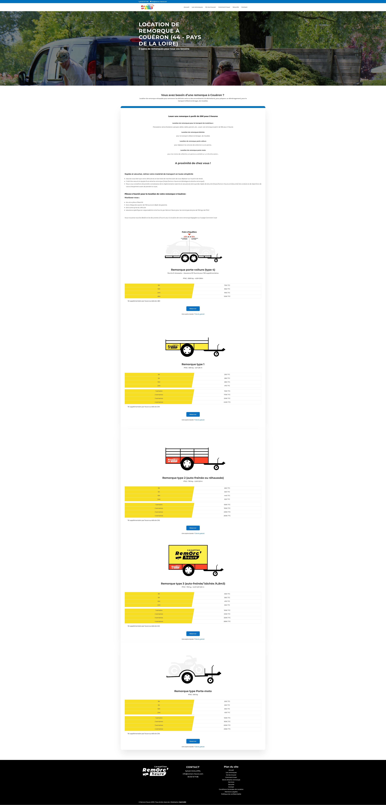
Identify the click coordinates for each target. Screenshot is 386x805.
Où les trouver (210, 7)
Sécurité (236, 7)
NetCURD (182, 802)
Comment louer (224, 7)
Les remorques (197, 7)
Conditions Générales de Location (231, 789)
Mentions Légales (231, 792)
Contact (244, 7)
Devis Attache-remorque (231, 780)
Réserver (193, 308)
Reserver (193, 741)
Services (231, 782)
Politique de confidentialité (231, 794)
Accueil (186, 7)
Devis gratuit (193, 314)
